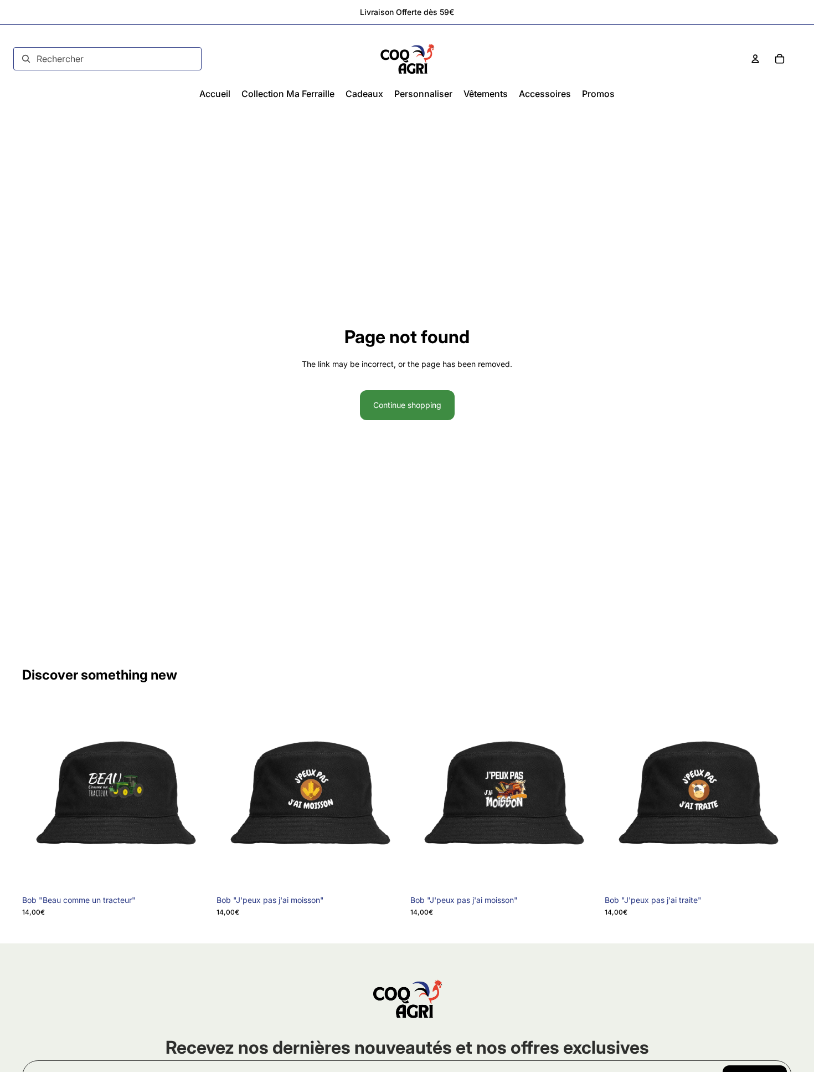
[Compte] (755, 59)
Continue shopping (407, 405)
